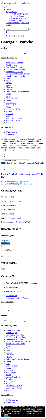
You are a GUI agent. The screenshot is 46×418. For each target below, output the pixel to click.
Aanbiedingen (11, 65)
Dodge (8, 94)
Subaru (8, 116)
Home (8, 9)
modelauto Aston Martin (15, 76)
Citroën (9, 89)
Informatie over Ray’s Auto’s (17, 298)
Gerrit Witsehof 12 (14, 201)
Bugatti (9, 83)
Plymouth (9, 114)
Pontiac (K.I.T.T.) (13, 109)
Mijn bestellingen (17, 16)
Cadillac (9, 85)
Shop (8, 7)
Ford (8, 96)
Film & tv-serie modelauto (16, 69)
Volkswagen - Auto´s (14, 120)
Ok (6, 416)
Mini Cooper (11, 105)
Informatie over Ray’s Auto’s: (17, 23)
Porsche (9, 111)
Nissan (8, 107)
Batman (9, 80)
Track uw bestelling (18, 18)
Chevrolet (9, 87)
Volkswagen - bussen (14, 118)
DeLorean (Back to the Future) (18, 91)
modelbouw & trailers (14, 72)
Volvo (8, 122)
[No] (9, 416)
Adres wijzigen (17, 20)
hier (2, 416)
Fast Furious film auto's (15, 67)
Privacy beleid (11, 296)
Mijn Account (11, 12)
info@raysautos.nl (14, 218)
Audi (8, 78)
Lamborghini (11, 103)
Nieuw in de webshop (14, 63)
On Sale (11, 135)
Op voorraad (13, 132)
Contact (9, 25)
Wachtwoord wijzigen (19, 14)
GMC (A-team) (12, 98)
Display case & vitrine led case (18, 74)
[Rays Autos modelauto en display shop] (17, 3)
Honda (8, 100)
